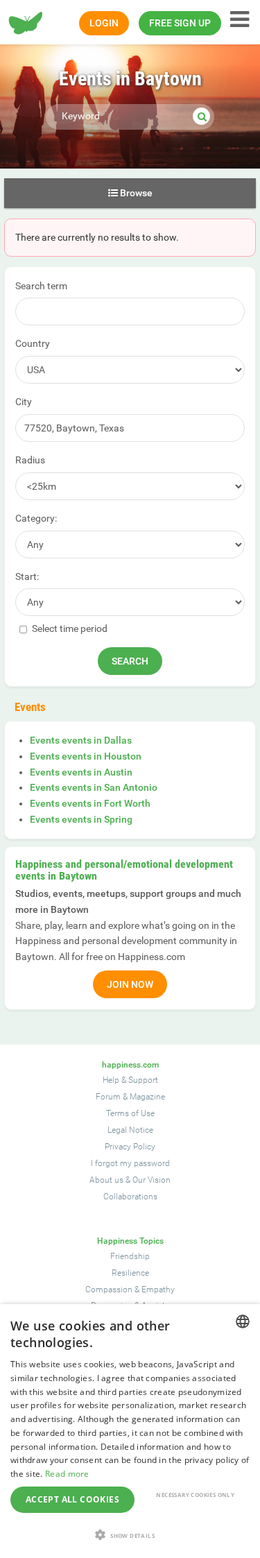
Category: (36, 518)
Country (32, 343)
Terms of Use (130, 1113)
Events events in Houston (85, 756)
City (23, 401)
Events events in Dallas (81, 740)
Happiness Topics (130, 1241)
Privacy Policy (130, 1147)
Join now (130, 984)
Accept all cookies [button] (72, 1499)
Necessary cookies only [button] (195, 1494)
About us (106, 1180)
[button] (130, 1534)
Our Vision (151, 1180)
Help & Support (130, 1080)
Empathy (158, 1289)
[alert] (130, 1431)
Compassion (108, 1289)
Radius (30, 459)
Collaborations (130, 1196)
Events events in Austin (81, 772)
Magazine (147, 1097)
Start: (27, 576)
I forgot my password (130, 1163)
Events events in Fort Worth (90, 803)
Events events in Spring (81, 819)
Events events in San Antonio (93, 787)
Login (104, 22)
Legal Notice (130, 1130)
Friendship (130, 1256)
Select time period (68, 628)
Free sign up (180, 22)
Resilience (130, 1273)
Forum (108, 1097)
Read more (67, 1474)
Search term (41, 285)
